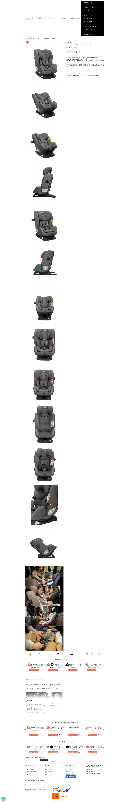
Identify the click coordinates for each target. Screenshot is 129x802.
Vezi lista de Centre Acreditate (72, 52)
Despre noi (27, 768)
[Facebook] (25, 782)
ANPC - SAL (47, 776)
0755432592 (90, 769)
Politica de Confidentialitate (61, 761)
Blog (91, 34)
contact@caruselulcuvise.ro (93, 773)
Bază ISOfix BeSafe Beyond (74, 727)
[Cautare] (52, 18)
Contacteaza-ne (72, 776)
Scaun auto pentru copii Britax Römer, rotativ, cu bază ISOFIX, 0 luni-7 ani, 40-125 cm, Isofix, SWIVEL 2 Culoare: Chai (74, 665)
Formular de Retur (49, 772)
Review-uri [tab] (40, 679)
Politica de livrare (28, 772)
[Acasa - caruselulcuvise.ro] (29, 18)
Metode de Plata (48, 768)
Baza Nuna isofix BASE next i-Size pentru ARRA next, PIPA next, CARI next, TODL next (55, 728)
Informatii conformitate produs (32, 715)
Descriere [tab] (28, 679)
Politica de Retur (48, 769)
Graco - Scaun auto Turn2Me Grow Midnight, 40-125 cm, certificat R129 (93, 665)
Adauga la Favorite (70, 79)
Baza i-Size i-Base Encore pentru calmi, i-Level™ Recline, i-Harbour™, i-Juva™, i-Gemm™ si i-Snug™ (35, 728)
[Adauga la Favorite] (40, 670)
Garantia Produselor (49, 771)
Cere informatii (80, 79)
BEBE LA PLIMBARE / (33, 38)
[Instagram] (25, 784)
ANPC (46, 774)
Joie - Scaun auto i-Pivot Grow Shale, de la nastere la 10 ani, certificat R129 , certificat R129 (36, 665)
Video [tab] (34, 679)
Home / (27, 38)
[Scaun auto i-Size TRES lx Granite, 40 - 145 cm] (44, 60)
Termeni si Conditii (29, 769)
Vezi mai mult (29, 700)
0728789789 (90, 771)
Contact (26, 774)
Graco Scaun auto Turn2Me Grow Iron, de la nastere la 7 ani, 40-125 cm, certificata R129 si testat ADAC (55, 665)
